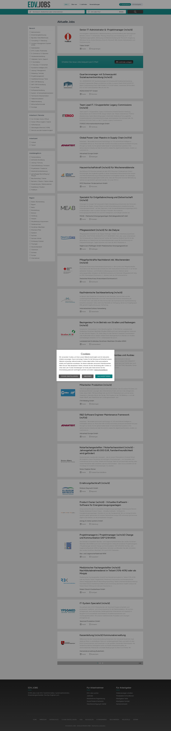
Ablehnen (87, 376)
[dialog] (85, 365)
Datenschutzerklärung (100, 370)
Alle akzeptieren (104, 376)
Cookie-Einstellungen (69, 376)
